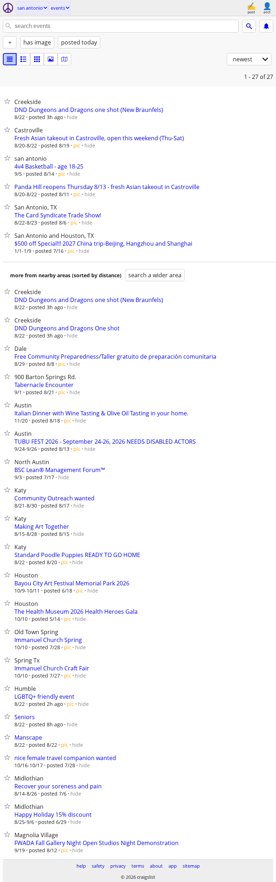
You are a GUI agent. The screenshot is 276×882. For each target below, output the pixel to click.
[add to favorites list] (8, 101)
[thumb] (23, 59)
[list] (10, 59)
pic (76, 145)
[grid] (37, 59)
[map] (64, 59)
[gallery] (51, 59)
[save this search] (266, 26)
